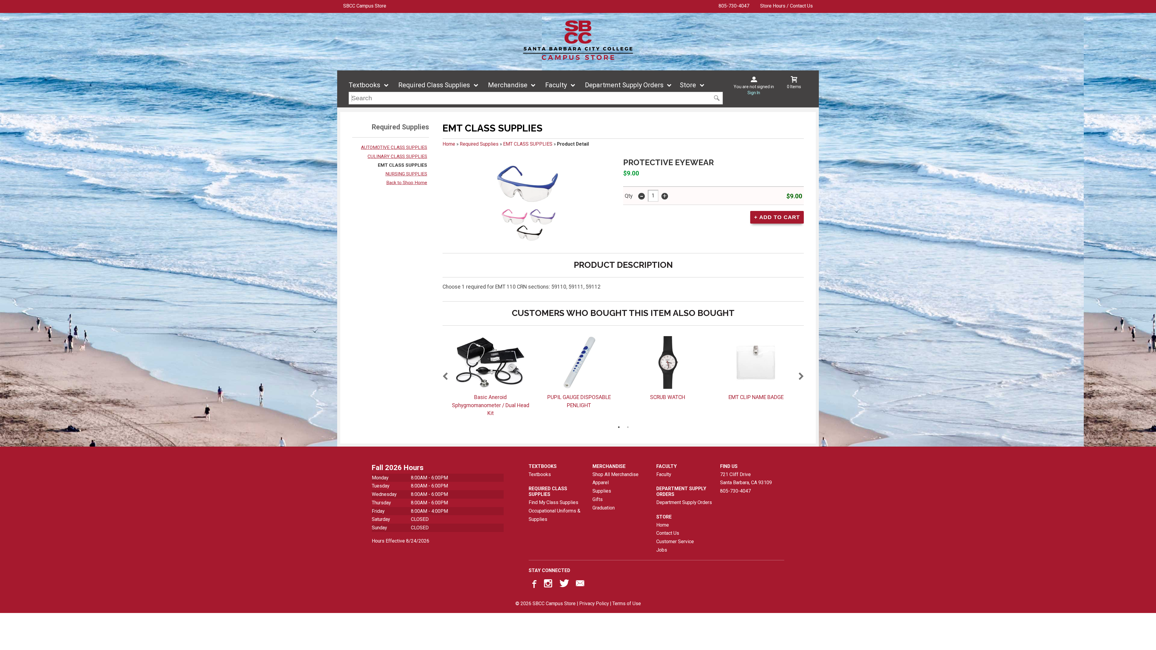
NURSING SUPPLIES (406, 174)
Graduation (603, 508)
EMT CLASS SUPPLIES (402, 165)
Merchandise (507, 85)
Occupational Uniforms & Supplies (554, 515)
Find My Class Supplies (553, 502)
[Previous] (445, 377)
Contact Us (667, 533)
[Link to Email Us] (580, 584)
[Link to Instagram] (549, 584)
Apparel (600, 482)
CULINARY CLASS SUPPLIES (397, 156)
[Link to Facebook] (533, 584)
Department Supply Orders (624, 85)
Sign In (753, 92)
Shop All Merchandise (615, 474)
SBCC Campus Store (364, 6)
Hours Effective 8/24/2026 (400, 541)
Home (449, 144)
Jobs (661, 550)
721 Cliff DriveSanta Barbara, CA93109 (746, 479)
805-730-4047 (734, 6)
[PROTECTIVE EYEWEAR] (527, 203)
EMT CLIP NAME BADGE (756, 397)
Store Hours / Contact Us (786, 6)
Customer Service (675, 541)
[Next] (801, 377)
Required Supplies (479, 144)
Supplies (601, 491)
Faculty (556, 85)
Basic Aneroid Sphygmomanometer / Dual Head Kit (490, 405)
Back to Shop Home (406, 182)
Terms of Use (626, 603)
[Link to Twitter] (564, 584)
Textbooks (364, 85)
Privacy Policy (594, 603)
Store (688, 85)
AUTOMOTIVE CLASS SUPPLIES (394, 147)
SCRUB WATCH (667, 397)
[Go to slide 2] (628, 427)
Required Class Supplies (434, 85)
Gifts (597, 499)
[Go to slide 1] (619, 427)
